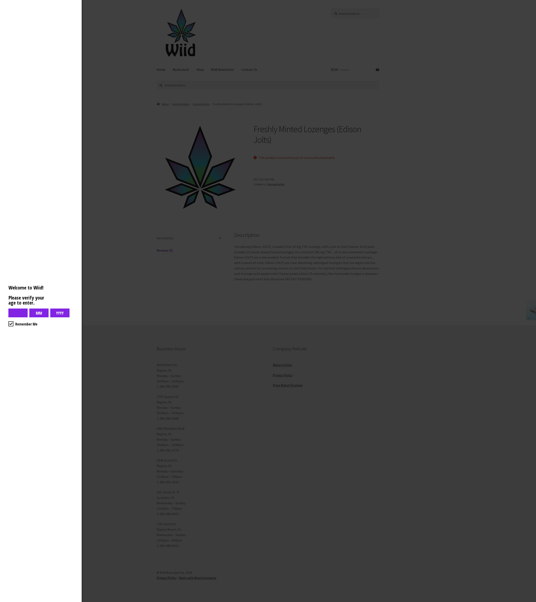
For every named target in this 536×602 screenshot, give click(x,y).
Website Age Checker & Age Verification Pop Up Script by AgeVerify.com (531, 601)
